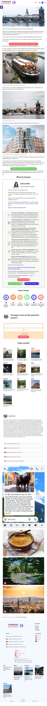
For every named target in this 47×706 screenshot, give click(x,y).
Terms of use (34, 701)
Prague (12, 39)
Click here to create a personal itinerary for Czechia (23, 168)
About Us (37, 628)
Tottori (32, 348)
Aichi (18, 378)
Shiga (32, 363)
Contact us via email (22, 279)
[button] (1, 7)
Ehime (4, 348)
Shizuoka (5, 378)
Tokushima (26, 665)
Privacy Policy (23, 701)
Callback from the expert (31, 283)
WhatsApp (19, 655)
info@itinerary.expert (21, 653)
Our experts (37, 630)
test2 (4, 665)
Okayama (5, 683)
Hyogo (32, 378)
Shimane (5, 363)
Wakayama (19, 363)
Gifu (4, 394)
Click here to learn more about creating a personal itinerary (23, 44)
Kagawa (15, 665)
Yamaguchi (37, 665)
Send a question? (23, 336)
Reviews (37, 625)
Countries (37, 627)
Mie (18, 348)
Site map (11, 701)
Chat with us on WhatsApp (14, 283)
